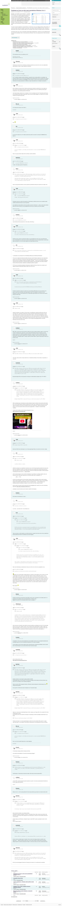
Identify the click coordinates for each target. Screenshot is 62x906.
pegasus (17, 70)
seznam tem (54, 32)
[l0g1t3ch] (14, 665)
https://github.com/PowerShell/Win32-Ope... (20, 660)
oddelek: (23, 900)
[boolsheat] (14, 650)
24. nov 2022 (17, 11)
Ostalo (2, 21)
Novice (2, 9)
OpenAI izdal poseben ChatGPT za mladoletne (22, 0)
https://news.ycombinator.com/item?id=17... (24, 486)
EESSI (26, 79)
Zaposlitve (2, 18)
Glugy (17, 168)
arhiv (3, 10)
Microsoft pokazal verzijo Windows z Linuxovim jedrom (22, 45)
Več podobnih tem (14, 896)
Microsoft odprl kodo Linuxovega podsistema (20, 41)
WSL (39, 26)
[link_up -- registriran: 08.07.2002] (14, 104)
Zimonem (18, 61)
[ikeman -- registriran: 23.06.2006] (14, 594)
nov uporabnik (54, 22)
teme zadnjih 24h (5, 15)
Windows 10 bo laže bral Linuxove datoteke (20, 44)
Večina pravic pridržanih (8, 904)
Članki (2, 16)
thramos (17, 761)
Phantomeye (44, 890)
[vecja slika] (41, 18)
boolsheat (18, 649)
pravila (3, 23)
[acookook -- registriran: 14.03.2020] (14, 363)
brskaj (3, 19)
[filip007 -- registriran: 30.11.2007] (14, 51)
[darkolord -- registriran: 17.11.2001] (14, 158)
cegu (14, 879)
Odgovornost (15, 904)
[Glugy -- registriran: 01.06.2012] (14, 169)
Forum (2, 12)
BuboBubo (44, 878)
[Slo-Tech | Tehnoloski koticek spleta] (6, 4)
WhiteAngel (18, 604)
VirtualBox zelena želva (18, 878)
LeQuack (17, 328)
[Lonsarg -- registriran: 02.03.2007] (14, 638)
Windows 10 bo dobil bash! (17, 47)
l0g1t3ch (17, 664)
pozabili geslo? (54, 23)
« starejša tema (18, 900)
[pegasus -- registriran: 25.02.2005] (14, 70)
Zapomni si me (55, 14)
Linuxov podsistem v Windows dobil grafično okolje (23, 881)
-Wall (17, 84)
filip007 (17, 50)
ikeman (17, 594)
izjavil (23, 73)
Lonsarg (17, 637)
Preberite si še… (14, 40)
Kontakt (24, 904)
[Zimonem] (14, 62)
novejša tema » (42, 900)
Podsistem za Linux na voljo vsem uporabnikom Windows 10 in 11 (28, 10)
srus (17, 512)
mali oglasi (3, 13)
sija (16, 126)
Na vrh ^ (60, 904)
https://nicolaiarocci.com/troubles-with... (19, 411)
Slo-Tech (12, 13)
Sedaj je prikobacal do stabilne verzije (23, 19)
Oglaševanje (20, 904)
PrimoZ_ (17, 747)
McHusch (14, 875)
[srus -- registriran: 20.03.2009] (14, 513)
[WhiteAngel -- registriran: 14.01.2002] (14, 604)
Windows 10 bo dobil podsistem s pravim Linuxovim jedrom (23, 46)
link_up (17, 104)
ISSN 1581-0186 (29, 904)
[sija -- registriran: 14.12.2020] (14, 127)
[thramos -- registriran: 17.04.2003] (14, 762)
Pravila (2, 904)
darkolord (18, 157)
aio (16, 470)
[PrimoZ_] (14, 748)
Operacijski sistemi (27, 11)
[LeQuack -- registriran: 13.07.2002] (14, 328)
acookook (18, 362)
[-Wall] (14, 85)
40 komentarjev (14, 37)
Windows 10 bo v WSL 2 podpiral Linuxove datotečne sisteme (23, 42)
